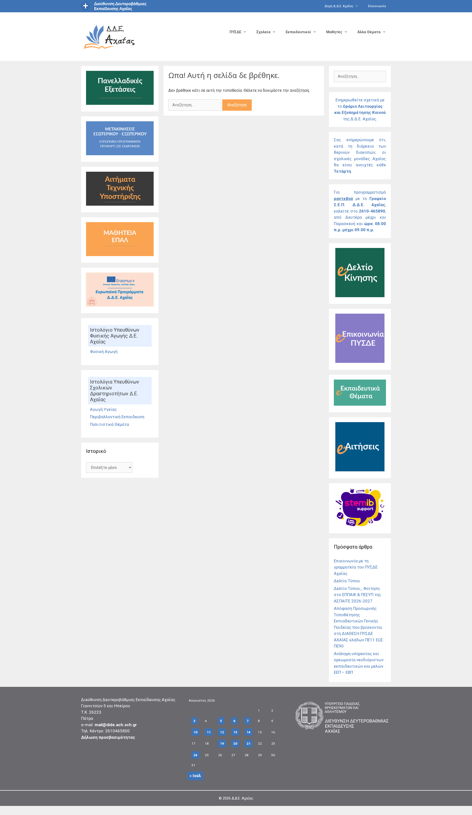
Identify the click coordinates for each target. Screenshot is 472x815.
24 (195, 755)
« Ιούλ (195, 775)
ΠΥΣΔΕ (235, 32)
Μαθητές (334, 32)
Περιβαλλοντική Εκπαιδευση (117, 416)
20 (235, 743)
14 (249, 732)
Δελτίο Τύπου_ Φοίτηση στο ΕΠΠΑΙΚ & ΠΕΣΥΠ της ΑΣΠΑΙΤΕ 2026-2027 (357, 594)
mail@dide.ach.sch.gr (116, 724)
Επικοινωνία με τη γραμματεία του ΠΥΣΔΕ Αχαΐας (356, 567)
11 (209, 732)
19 (222, 743)
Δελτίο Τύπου (347, 580)
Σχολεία (263, 32)
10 (195, 732)
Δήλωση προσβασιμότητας (108, 737)
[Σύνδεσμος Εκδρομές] (120, 153)
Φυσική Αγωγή (104, 351)
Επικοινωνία (377, 6)
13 (235, 732)
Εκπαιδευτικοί (298, 32)
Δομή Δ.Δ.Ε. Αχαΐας (338, 6)
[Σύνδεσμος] (120, 103)
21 (249, 743)
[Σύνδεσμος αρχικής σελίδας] (109, 36)
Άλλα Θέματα (369, 32)
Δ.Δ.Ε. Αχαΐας (242, 798)
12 (222, 732)
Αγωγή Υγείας (103, 409)
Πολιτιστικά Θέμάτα (109, 424)
